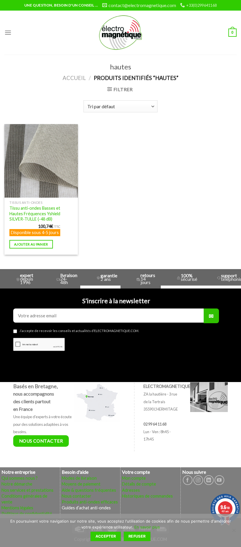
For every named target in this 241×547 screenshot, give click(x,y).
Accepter (106, 536)
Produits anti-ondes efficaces (90, 501)
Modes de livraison (79, 478)
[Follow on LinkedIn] (209, 480)
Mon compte (134, 478)
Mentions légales (17, 507)
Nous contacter (76, 495)
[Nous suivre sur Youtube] (219, 480)
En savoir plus (147, 527)
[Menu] (7, 32)
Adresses (131, 490)
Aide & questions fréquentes (89, 490)
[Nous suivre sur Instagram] (198, 480)
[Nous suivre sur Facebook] (188, 480)
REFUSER (137, 536)
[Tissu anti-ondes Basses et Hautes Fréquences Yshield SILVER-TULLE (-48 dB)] (41, 161)
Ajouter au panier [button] (31, 244)
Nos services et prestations (27, 490)
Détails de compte (139, 483)
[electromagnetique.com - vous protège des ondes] (120, 33)
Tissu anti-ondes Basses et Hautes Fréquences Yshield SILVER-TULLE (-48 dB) (34, 213)
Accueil (74, 78)
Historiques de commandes (147, 495)
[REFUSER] (234, 532)
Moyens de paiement (81, 483)
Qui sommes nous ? (19, 478)
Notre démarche (16, 483)
